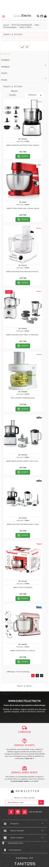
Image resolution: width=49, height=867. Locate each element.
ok (24, 47)
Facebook (11, 811)
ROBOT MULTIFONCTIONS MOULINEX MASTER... (22, 272)
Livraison (24, 731)
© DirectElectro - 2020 (24, 858)
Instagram (17, 811)
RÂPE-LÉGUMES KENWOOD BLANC (23, 398)
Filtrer (12, 95)
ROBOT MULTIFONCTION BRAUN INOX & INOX (23, 524)
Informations (15, 850)
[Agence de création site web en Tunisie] (24, 864)
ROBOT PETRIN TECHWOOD (22, 587)
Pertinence (35, 95)
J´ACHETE (23, 156)
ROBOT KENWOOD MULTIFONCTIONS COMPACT (22, 145)
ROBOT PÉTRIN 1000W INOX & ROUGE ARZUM (23, 208)
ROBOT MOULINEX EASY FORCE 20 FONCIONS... (22, 335)
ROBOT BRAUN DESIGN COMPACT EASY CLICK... (22, 461)
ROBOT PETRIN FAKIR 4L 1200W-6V (22, 651)
